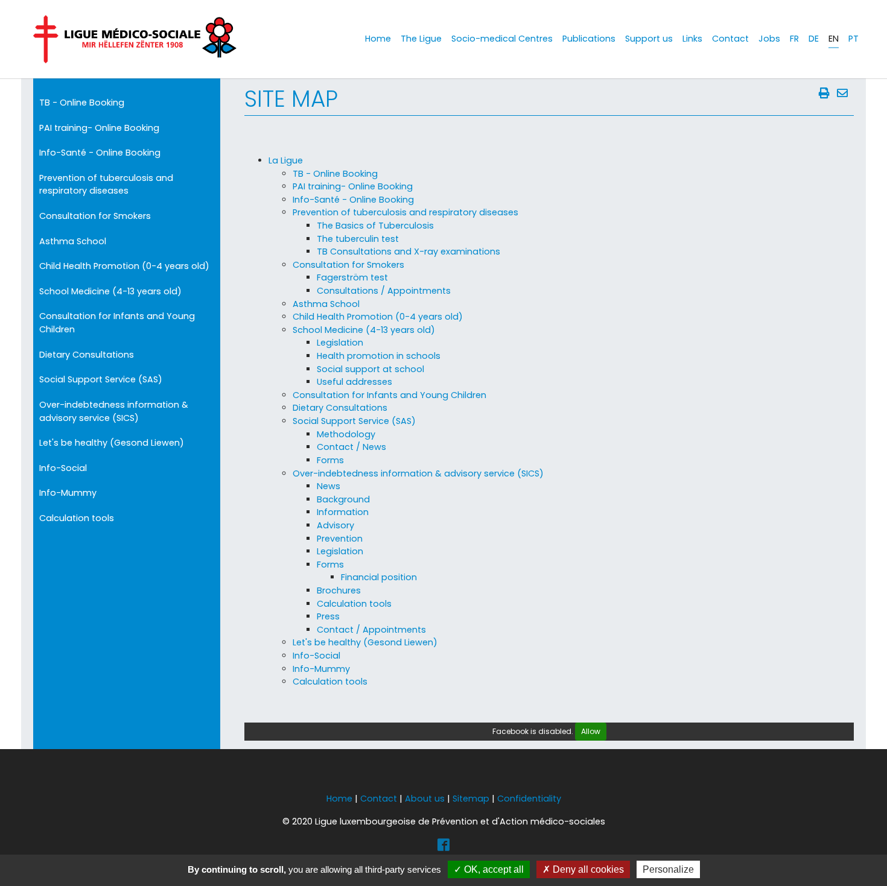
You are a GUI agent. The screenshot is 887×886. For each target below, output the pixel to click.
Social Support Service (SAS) (100, 379)
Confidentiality (529, 799)
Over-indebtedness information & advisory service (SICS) (113, 411)
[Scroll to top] (862, 846)
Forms (330, 460)
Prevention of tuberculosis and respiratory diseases (106, 184)
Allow (590, 731)
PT (853, 39)
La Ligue (286, 160)
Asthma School (72, 241)
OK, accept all (493, 869)
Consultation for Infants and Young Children (117, 322)
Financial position (379, 577)
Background (343, 499)
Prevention (340, 539)
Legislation (340, 343)
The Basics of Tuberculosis (375, 226)
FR (794, 39)
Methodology (346, 434)
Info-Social (63, 468)
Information (343, 512)
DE (814, 39)
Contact (378, 799)
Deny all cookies (587, 869)
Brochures (339, 590)
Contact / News (351, 447)
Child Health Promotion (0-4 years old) (124, 266)
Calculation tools (76, 518)
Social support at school (370, 369)
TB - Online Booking (81, 103)
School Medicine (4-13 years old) (110, 291)
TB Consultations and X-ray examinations (408, 251)
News (328, 486)
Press (328, 616)
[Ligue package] (135, 39)
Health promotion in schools (378, 356)
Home (339, 799)
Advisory (335, 525)
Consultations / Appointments (384, 291)
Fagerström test (352, 277)
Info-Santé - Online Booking (100, 153)
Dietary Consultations (86, 355)
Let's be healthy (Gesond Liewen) (111, 443)
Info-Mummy (68, 493)
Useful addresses (354, 382)
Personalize (668, 869)
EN (833, 39)
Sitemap (471, 799)
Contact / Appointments (371, 630)
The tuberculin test (358, 239)
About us (425, 799)
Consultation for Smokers (95, 216)
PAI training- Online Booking (99, 128)
